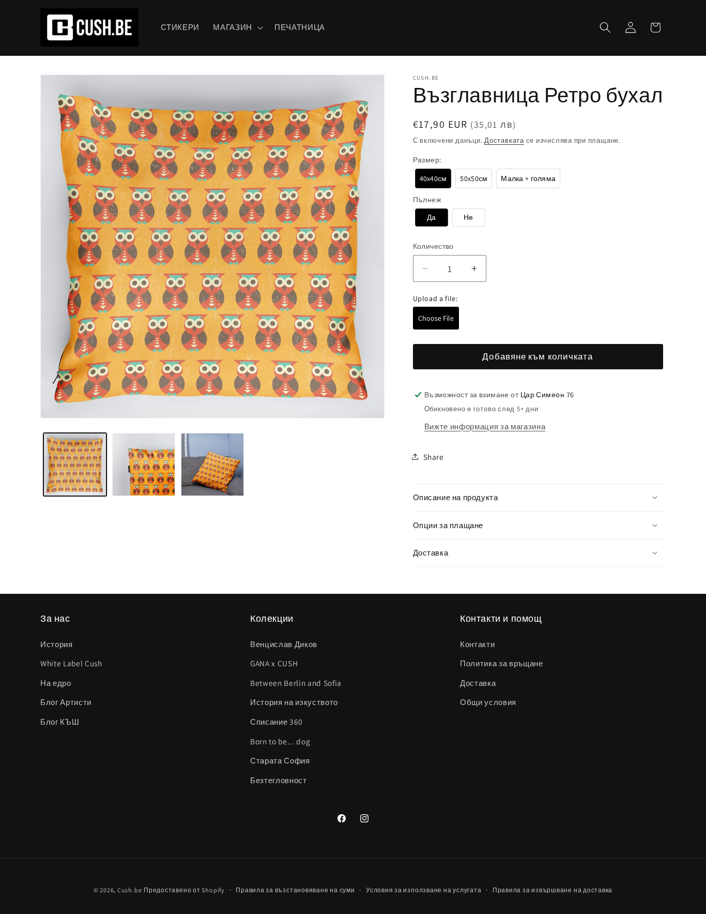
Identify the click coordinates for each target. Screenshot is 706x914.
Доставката (504, 140)
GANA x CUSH (274, 663)
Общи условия (488, 702)
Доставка (478, 683)
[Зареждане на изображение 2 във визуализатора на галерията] (143, 464)
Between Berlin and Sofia (296, 683)
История (56, 644)
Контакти (477, 644)
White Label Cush (71, 663)
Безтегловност (278, 780)
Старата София (280, 760)
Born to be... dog (280, 741)
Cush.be (129, 890)
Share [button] (433, 456)
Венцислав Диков (283, 644)
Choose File (436, 318)
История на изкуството (294, 702)
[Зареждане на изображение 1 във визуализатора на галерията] (74, 464)
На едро (55, 683)
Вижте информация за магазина (484, 426)
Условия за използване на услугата (423, 890)
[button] (237, 27)
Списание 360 (276, 721)
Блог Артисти (65, 702)
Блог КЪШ (59, 721)
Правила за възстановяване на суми (295, 890)
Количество (433, 246)
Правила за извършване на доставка (552, 890)
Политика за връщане (501, 663)
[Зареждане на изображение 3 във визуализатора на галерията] (212, 464)
